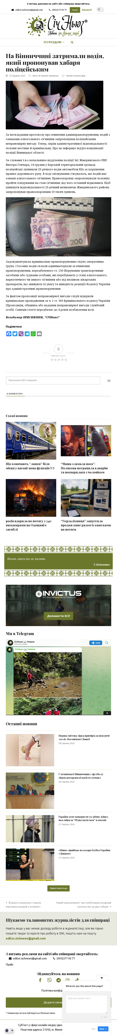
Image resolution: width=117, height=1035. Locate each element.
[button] (72, 42)
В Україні (43, 75)
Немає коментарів (75, 75)
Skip (93, 1029)
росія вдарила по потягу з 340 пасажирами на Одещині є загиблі (28, 525)
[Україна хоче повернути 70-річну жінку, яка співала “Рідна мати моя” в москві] (30, 828)
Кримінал (54, 75)
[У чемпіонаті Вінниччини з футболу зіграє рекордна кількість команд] (30, 790)
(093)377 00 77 (59, 10)
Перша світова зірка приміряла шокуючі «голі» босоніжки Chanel (84, 737)
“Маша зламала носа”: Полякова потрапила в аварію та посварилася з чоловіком (84, 468)
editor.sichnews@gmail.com (29, 10)
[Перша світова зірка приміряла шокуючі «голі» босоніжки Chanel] (30, 749)
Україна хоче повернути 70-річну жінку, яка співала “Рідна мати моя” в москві (83, 818)
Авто (35, 75)
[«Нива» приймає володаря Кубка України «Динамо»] (30, 864)
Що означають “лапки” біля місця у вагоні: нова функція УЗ (30, 466)
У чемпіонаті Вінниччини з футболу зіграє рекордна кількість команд (80, 776)
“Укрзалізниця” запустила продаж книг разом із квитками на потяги (86, 525)
